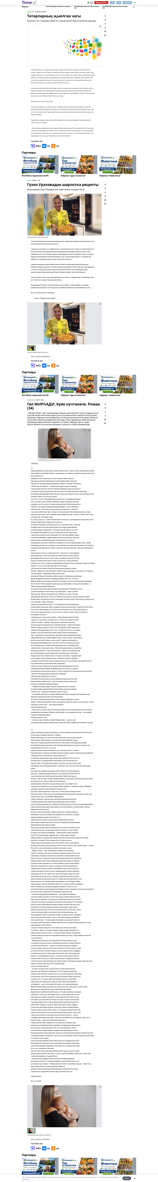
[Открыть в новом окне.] (36, 146)
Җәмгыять (30, 12)
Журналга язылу (101, 2)
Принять (127, 1178)
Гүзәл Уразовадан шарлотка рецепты (58, 6)
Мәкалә (25, 7)
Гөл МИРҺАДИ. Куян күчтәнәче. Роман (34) (86, 7)
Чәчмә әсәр (31, 400)
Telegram (127, 2)
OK (112, 2)
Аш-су (29, 180)
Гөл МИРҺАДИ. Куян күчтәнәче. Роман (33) (114, 7)
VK (119, 2)
